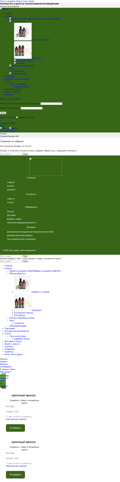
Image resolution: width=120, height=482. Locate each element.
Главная (3, 136)
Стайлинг (29, 61)
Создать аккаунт (13, 99)
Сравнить (9, 352)
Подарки (23, 73)
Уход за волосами (17, 84)
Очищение (36, 58)
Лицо (11, 68)
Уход (22, 63)
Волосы (21, 21)
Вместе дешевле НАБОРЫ (48, 19)
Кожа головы (28, 66)
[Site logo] (4, 9)
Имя (8, 406)
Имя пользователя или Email (20, 103)
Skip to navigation (8, 1)
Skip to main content (25, 1)
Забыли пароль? (7, 117)
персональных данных (16, 419)
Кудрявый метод (21, 87)
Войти (3, 113)
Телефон (10, 411)
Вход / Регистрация (14, 354)
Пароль (10, 108)
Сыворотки (19, 71)
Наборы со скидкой (40, 40)
